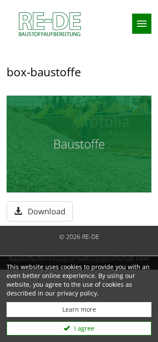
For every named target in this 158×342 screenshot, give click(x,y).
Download (45, 211)
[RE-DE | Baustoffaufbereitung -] (48, 24)
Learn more (79, 309)
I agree (83, 328)
